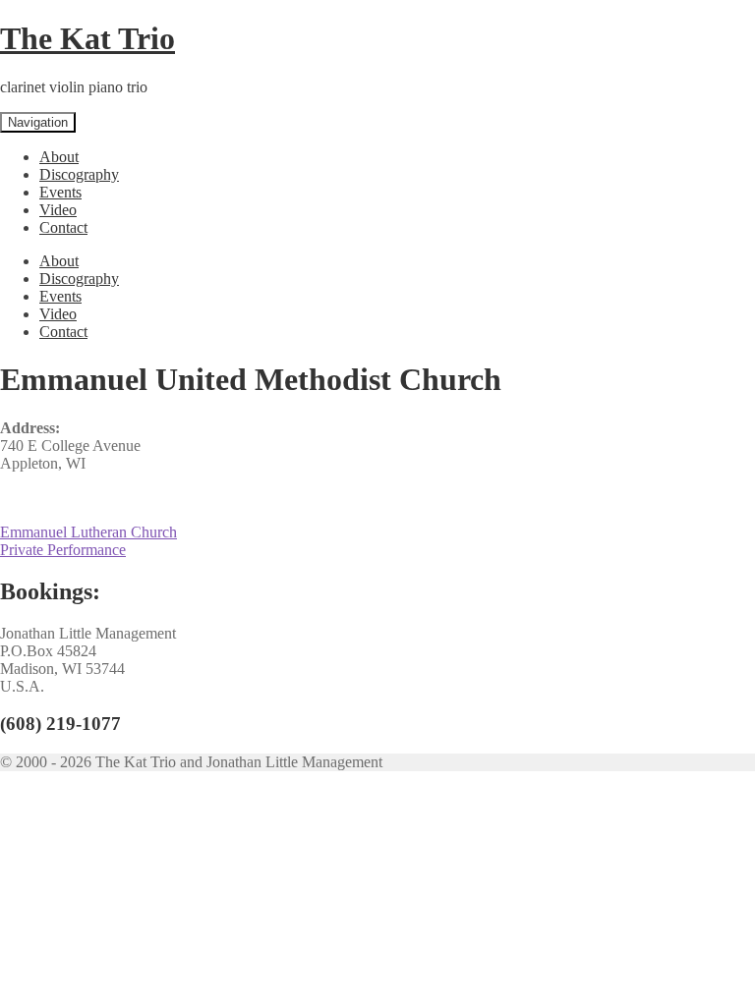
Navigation (38, 122)
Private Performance (63, 549)
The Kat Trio (87, 38)
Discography (79, 174)
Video (58, 209)
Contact (63, 227)
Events (60, 192)
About (59, 156)
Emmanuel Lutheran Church (88, 532)
